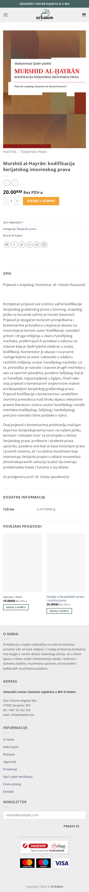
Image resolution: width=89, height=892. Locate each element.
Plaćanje (9, 754)
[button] (5, 15)
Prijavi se (71, 826)
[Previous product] (15, 183)
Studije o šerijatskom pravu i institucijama (65, 598)
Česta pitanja (12, 784)
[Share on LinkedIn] (44, 244)
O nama (8, 739)
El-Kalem (17, 235)
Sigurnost (9, 762)
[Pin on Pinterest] (36, 244)
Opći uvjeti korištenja (17, 777)
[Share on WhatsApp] (7, 244)
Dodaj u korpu (41, 201)
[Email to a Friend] (29, 244)
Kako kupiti (10, 747)
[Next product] (7, 183)
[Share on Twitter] (21, 244)
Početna (9, 152)
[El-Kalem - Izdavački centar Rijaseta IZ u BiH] (44, 15)
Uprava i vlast (12, 597)
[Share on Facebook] (14, 244)
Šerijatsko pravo (34, 152)
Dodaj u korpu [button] (15, 607)
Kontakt (8, 792)
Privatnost (10, 769)
